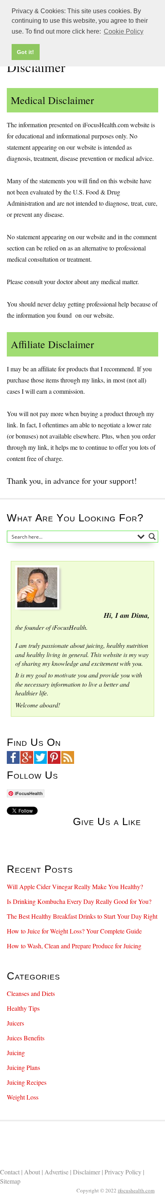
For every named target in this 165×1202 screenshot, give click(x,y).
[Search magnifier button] (152, 536)
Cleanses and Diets (31, 993)
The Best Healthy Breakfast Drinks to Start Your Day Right (82, 916)
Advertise (57, 1172)
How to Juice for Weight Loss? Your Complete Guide (74, 931)
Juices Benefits (25, 1038)
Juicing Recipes (26, 1082)
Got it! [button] (25, 52)
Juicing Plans (23, 1067)
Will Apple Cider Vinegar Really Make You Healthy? (75, 886)
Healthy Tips (23, 1008)
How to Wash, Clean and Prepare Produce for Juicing (74, 946)
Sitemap (10, 1181)
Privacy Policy (124, 1172)
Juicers (15, 1023)
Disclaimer (87, 1172)
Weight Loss (22, 1097)
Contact (10, 1172)
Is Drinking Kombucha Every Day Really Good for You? (79, 901)
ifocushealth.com (136, 1190)
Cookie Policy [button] (123, 31)
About (33, 1172)
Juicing (16, 1052)
